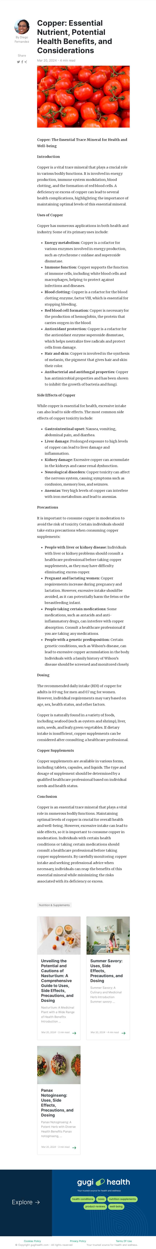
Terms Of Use (124, 1241)
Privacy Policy (78, 1241)
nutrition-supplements (122, 1199)
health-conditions (82, 1199)
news (101, 1199)
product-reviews (95, 1206)
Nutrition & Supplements (54, 905)
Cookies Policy (32, 1241)
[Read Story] (74, 1033)
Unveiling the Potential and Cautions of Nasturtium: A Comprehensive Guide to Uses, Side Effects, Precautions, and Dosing (57, 980)
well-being (116, 1206)
